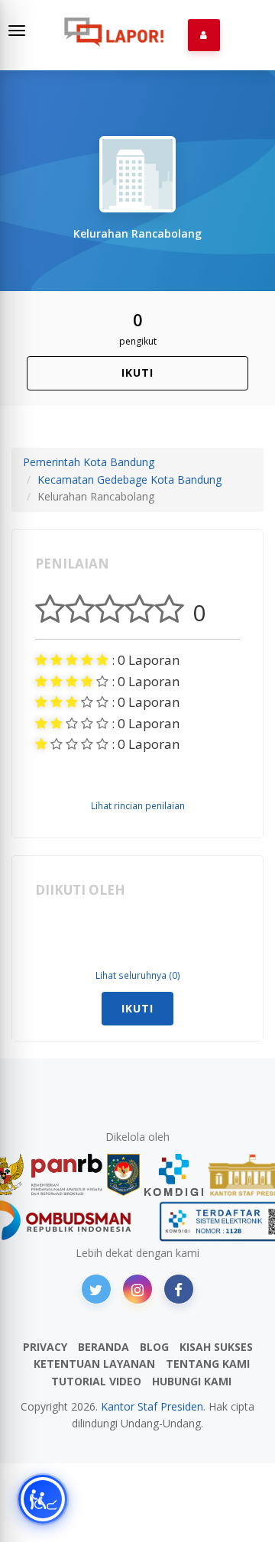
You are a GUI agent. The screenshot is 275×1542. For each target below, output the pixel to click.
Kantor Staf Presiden (152, 1406)
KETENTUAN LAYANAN (94, 1363)
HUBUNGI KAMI (191, 1381)
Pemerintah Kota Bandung (88, 462)
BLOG (154, 1347)
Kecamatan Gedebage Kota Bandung (129, 479)
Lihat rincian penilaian (138, 805)
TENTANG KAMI (208, 1363)
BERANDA (103, 1347)
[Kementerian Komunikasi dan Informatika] (174, 1175)
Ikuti (137, 372)
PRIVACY (45, 1347)
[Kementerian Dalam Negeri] (123, 1175)
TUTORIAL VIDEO (96, 1381)
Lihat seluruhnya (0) (137, 975)
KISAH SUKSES (216, 1347)
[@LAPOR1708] (96, 1289)
